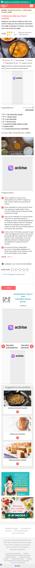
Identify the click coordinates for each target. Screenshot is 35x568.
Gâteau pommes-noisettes (17, 460)
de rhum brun (11, 122)
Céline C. (10, 257)
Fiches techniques (21, 531)
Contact (25, 553)
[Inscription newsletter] (17, 508)
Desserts (7, 66)
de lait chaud (11, 117)
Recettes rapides (26, 66)
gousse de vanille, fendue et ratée (16, 124)
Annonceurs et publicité (13, 553)
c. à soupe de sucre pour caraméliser (16, 129)
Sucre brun (9, 68)
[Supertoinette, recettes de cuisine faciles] (4, 5)
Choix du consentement (18, 562)
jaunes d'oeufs (9, 126)
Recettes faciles (11, 528)
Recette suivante (25, 346)
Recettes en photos (14, 10)
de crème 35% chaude (15, 114)
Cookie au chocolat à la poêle (17, 408)
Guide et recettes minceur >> (17, 1)
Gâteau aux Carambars (17, 434)
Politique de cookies (17, 559)
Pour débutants (15, 66)
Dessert (25, 68)
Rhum (3, 68)
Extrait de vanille (17, 68)
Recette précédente (12, 346)
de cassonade (11, 119)
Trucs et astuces (18, 533)
